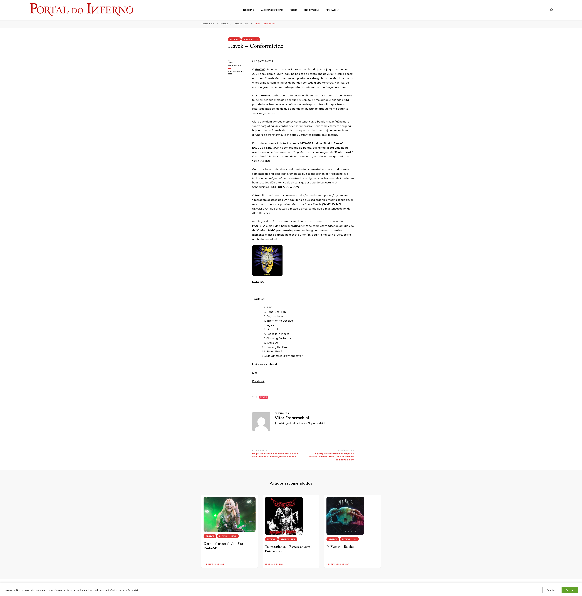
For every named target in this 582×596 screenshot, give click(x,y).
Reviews (234, 39)
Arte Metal (265, 61)
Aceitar (570, 590)
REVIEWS (331, 10)
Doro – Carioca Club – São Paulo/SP (223, 545)
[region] (291, 589)
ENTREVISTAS (311, 10)
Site (254, 372)
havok (263, 397)
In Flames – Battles (340, 546)
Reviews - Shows (227, 536)
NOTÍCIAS (248, 10)
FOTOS (293, 10)
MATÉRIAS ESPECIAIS (272, 10)
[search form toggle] (551, 9)
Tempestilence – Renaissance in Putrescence (287, 548)
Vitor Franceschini (235, 64)
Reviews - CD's (251, 39)
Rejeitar (551, 590)
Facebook (258, 381)
